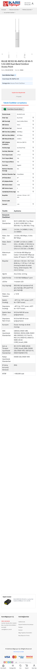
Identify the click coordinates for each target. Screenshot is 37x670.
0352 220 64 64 (5, 621)
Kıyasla (19, 96)
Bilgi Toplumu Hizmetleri (25, 633)
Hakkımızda (21, 622)
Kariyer (20, 630)
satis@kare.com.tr (6, 629)
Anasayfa (3, 9)
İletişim (20, 627)
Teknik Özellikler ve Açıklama (15, 103)
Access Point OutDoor (18, 83)
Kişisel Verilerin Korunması (25, 624)
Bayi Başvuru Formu (24, 635)
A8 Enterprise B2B (18, 651)
